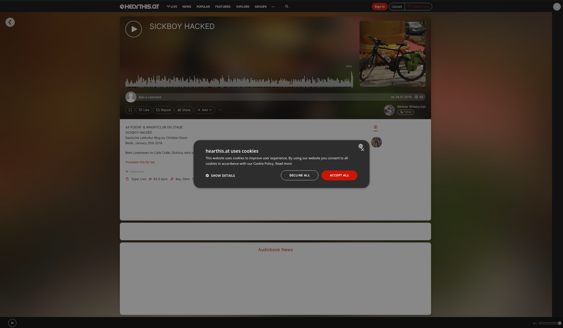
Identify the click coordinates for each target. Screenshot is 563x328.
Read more (283, 163)
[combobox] (361, 146)
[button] (220, 175)
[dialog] (281, 164)
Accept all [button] (339, 175)
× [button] (362, 149)
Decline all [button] (299, 175)
